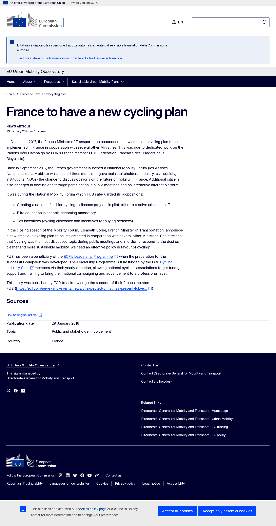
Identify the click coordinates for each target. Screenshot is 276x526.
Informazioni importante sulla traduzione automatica (84, 58)
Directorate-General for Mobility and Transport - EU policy (183, 435)
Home (11, 82)
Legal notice (151, 483)
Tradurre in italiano (30, 58)
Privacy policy (125, 483)
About (27, 82)
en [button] (180, 22)
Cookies (102, 483)
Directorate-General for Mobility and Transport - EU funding (184, 427)
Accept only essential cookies (227, 511)
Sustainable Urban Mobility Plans (95, 82)
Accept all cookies (177, 511)
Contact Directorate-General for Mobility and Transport (181, 373)
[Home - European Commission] (39, 20)
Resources (52, 82)
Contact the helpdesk (156, 381)
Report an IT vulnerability (24, 483)
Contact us (113, 475)
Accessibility (176, 483)
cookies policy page (91, 509)
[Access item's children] (36, 81)
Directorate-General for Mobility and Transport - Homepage (184, 411)
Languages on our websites (70, 483)
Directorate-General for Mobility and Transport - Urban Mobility (187, 419)
